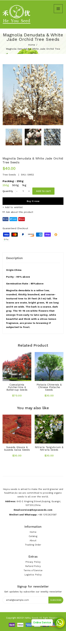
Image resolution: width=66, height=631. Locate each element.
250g (6, 185)
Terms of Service (33, 570)
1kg (24, 185)
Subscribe (55, 600)
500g (15, 185)
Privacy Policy (33, 562)
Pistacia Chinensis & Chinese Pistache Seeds (49, 387)
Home (31, 44)
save (22, 219)
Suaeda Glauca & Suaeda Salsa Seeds (17, 448)
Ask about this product (19, 212)
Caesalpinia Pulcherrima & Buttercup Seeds (16, 387)
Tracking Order (33, 544)
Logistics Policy (33, 574)
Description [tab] (14, 258)
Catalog (33, 536)
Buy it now (33, 201)
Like (6, 219)
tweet (14, 219)
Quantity (8, 191)
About (33, 540)
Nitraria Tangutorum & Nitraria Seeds (49, 448)
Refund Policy (33, 566)
